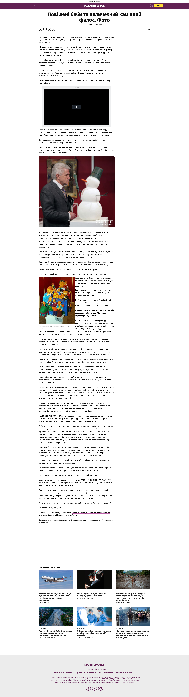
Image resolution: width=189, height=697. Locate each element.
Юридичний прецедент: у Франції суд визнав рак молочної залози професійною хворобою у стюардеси (55, 596)
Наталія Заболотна (54, 55)
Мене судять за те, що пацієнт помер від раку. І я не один (91, 594)
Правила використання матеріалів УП (100, 673)
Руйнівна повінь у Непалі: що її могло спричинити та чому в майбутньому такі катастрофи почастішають (130, 596)
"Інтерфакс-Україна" (114, 681)
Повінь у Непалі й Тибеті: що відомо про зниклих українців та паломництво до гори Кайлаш (55, 633)
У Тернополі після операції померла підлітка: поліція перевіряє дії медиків (94, 633)
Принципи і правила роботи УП (125, 673)
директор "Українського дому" (79, 147)
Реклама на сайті (58, 673)
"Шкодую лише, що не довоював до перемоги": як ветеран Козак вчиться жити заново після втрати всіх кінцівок (132, 634)
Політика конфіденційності (75, 673)
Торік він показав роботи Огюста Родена (73, 73)
